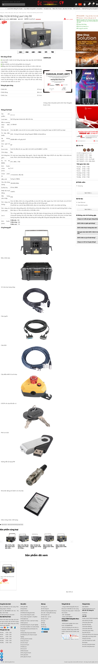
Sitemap (44, 626)
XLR (11, 403)
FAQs (43, 622)
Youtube (84, 614)
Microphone (76, 8)
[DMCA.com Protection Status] (44, 631)
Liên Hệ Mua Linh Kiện (87, 620)
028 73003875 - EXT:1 (82, 155)
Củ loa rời (24, 648)
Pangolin (30, 134)
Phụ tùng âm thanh (26, 652)
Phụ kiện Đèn (25, 654)
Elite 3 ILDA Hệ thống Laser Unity (15, 524)
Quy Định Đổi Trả (86, 632)
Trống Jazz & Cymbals (27, 638)
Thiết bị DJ (24, 646)
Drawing (80, 186)
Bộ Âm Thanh (25, 610)
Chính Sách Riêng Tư (87, 626)
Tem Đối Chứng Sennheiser (88, 644)
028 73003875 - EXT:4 (82, 161)
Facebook (84, 612)
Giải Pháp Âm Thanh (89, 1)
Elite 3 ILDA (4, 524)
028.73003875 (85, 606)
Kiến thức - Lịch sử (46, 616)
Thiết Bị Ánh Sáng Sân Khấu (28, 612)
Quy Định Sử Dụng (86, 624)
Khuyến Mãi (24, 606)
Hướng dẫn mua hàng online (89, 636)
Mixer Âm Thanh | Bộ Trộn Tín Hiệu (62, 8)
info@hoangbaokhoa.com (88, 608)
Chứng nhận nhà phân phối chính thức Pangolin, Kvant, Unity (57, 104)
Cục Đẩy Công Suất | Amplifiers (33, 8)
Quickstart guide (83, 205)
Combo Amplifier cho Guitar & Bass (30, 626)
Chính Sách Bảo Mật (87, 628)
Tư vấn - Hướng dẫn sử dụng (49, 612)
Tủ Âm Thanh (25, 642)
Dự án (11, 1)
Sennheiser (84, 642)
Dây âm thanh (25, 640)
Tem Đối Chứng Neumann (88, 646)
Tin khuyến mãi (45, 614)
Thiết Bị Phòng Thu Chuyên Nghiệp (30, 624)
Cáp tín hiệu (36, 155)
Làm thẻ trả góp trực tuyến (88, 640)
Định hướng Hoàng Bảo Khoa (49, 610)
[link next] (72, 541)
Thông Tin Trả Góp (86, 638)
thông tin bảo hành (9, 614)
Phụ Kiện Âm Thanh (26, 656)
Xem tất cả (69, 592)
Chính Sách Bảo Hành (87, 622)
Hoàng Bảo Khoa (10, 661)
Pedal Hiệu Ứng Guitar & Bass (29, 632)
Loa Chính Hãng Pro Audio (15, 8)
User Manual (81, 202)
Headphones (47, 8)
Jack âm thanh (25, 644)
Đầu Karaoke (25, 650)
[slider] (38, 19)
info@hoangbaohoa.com (84, 153)
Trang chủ (44, 606)
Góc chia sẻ (17, 1)
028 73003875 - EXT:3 (83, 159)
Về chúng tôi (5, 1)
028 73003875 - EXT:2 (82, 157)
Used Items (24, 608)
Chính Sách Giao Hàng (87, 630)
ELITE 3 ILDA (12, 114)
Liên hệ (44, 624)
